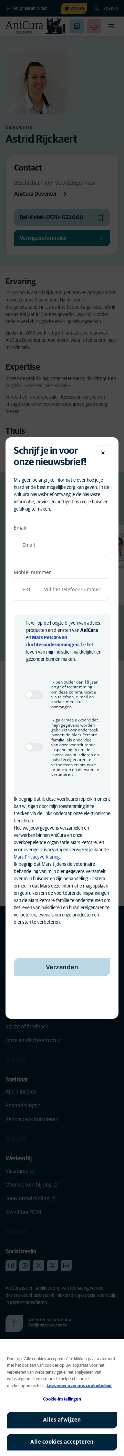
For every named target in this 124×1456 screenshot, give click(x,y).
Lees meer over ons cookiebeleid (79, 1386)
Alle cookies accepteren (62, 1442)
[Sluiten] (103, 452)
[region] (62, 1397)
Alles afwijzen (62, 1420)
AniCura (89, 630)
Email (20, 527)
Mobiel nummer (32, 572)
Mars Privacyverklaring (37, 857)
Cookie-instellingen (62, 1399)
